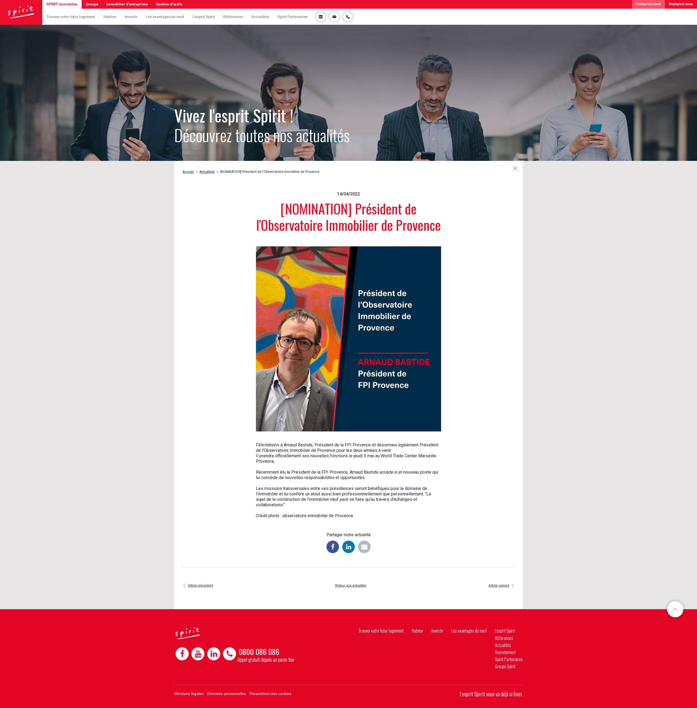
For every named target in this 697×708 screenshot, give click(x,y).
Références (233, 16)
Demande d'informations (334, 17)
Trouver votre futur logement (70, 16)
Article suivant (498, 585)
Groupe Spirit (505, 666)
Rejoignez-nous (681, 4)
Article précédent (200, 585)
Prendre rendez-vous (320, 17)
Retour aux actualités (350, 585)
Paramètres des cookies (270, 693)
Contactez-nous (648, 4)
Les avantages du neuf (165, 16)
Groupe (92, 4)
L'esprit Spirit (203, 16)
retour (515, 168)
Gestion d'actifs (169, 4)
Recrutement (505, 652)
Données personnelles (226, 693)
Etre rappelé (348, 17)
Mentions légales (188, 693)
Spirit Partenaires (292, 16)
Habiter (109, 16)
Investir (131, 16)
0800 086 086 (259, 651)
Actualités (260, 16)
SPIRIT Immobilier (62, 4)
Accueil (188, 172)
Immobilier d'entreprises (127, 4)
